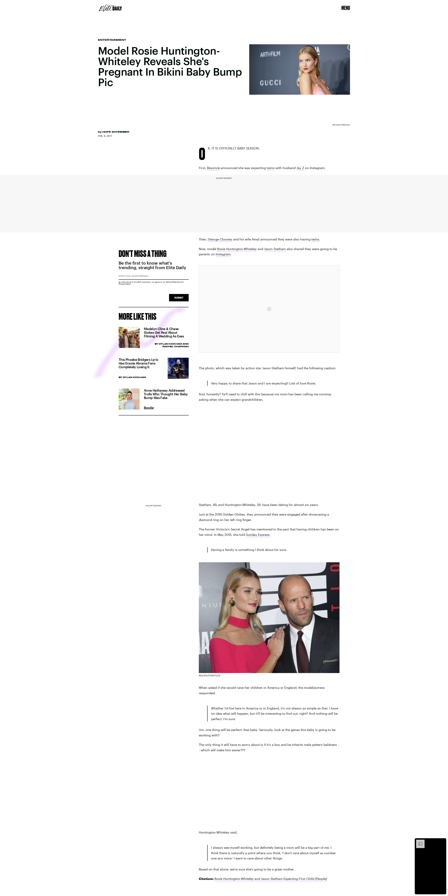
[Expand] (418, 841)
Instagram (223, 254)
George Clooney (220, 239)
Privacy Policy (125, 284)
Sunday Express (258, 535)
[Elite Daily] (110, 8)
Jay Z (300, 168)
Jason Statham (275, 249)
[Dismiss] (442, 841)
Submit (178, 297)
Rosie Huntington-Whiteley (237, 249)
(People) (320, 879)
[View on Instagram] (269, 309)
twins (271, 168)
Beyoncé (213, 168)
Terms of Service (173, 282)
